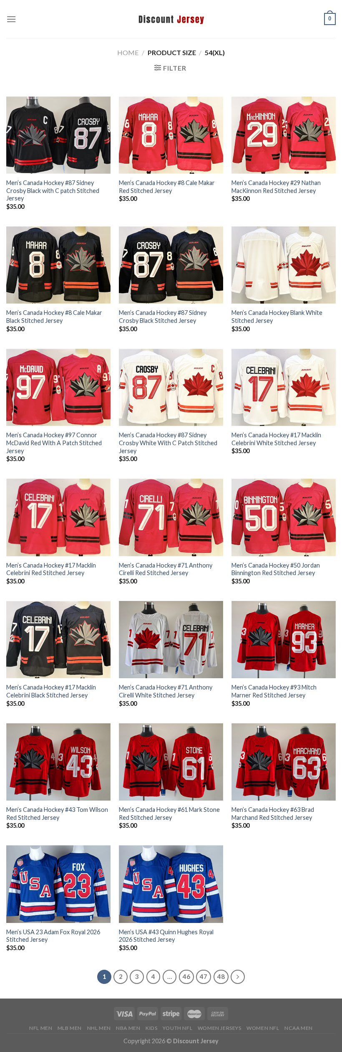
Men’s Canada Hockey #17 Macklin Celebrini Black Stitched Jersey (51, 691)
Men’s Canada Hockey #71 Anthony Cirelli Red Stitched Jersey (165, 569)
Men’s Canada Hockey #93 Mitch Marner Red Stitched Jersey (274, 691)
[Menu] (11, 19)
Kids (151, 1028)
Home (127, 52)
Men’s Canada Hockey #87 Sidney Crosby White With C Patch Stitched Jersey (168, 442)
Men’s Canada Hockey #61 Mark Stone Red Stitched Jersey (169, 813)
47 (203, 976)
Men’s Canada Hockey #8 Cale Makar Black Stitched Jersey (54, 316)
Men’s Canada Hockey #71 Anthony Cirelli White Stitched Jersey (165, 691)
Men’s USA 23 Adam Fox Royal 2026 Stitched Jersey (53, 935)
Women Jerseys (219, 1028)
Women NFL (262, 1028)
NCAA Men (298, 1028)
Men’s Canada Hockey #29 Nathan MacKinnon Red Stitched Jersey (276, 186)
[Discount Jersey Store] (171, 18)
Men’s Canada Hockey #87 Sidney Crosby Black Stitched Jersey (162, 316)
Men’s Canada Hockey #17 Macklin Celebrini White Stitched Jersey (276, 438)
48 (221, 976)
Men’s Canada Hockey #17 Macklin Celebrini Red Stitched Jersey (51, 569)
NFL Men (40, 1028)
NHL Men (99, 1028)
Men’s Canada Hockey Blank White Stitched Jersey (276, 316)
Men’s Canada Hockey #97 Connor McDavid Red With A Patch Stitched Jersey (54, 442)
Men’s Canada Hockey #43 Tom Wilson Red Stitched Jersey (57, 813)
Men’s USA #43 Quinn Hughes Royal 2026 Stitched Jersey (166, 935)
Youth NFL (178, 1028)
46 (186, 976)
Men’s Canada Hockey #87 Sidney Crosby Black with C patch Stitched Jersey (52, 190)
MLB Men (70, 1028)
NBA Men (128, 1028)
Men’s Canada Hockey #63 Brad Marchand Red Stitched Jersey (272, 813)
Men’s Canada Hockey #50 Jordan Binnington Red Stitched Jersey (275, 569)
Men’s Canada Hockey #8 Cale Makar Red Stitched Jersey (167, 186)
